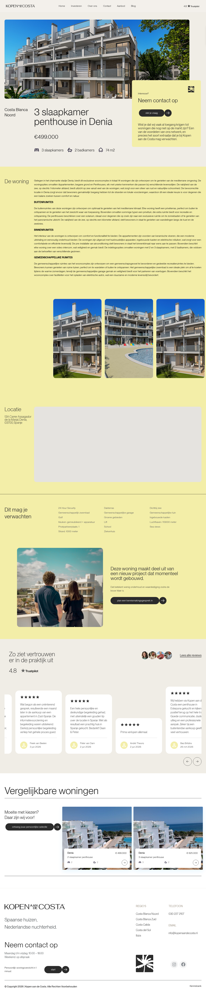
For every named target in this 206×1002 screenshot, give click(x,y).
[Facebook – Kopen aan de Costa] (183, 965)
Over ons (92, 6)
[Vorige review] (187, 761)
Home (62, 6)
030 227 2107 (176, 913)
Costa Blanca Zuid (146, 919)
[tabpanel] (77, 338)
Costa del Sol (143, 930)
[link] (171, 6)
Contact (107, 6)
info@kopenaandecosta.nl (183, 933)
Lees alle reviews (190, 655)
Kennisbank (195, 986)
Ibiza (138, 935)
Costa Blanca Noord (147, 913)
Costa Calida (143, 924)
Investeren (76, 6)
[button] (138, 600)
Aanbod (121, 6)
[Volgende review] (197, 761)
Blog (133, 6)
